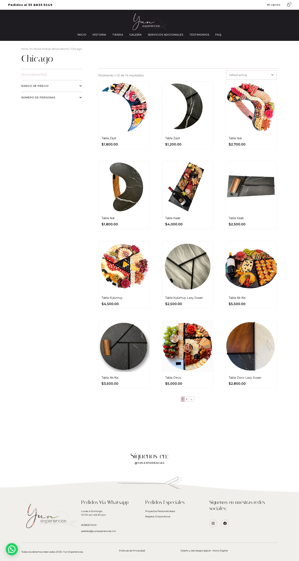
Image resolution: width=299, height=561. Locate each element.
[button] (30, 5)
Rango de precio (35, 85)
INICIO (81, 34)
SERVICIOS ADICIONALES (165, 34)
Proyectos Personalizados (160, 511)
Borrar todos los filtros (34, 74)
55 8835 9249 (89, 524)
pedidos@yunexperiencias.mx (98, 531)
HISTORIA (99, 34)
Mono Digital (220, 550)
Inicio (24, 48)
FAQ (218, 34)
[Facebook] (225, 523)
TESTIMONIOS (199, 34)
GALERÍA (135, 34)
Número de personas (38, 97)
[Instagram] (213, 523)
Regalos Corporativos (157, 516)
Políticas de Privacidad (132, 550)
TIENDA (117, 34)
